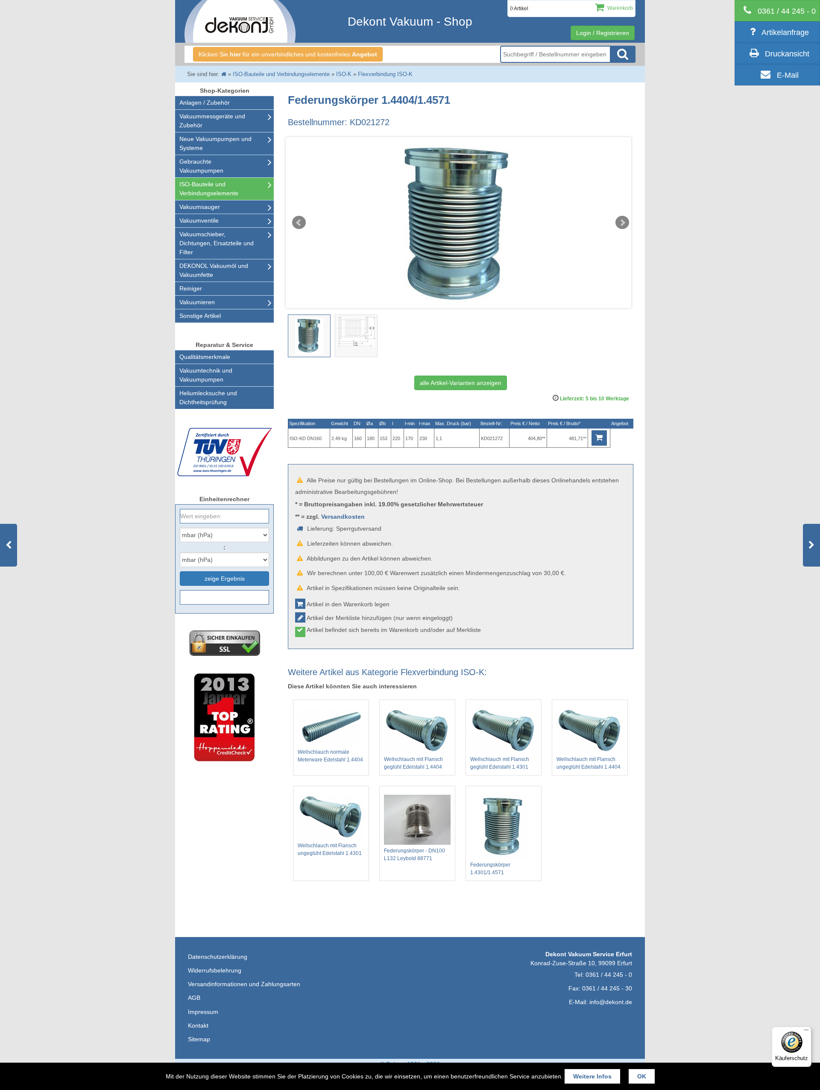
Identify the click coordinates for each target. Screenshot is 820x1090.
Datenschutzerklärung (217, 956)
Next (622, 222)
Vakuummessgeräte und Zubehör (212, 121)
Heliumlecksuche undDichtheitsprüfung (208, 397)
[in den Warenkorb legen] (599, 438)
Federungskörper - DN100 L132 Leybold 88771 (414, 854)
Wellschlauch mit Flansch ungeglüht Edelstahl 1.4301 (330, 849)
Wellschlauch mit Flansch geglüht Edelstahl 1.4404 (413, 763)
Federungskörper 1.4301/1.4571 (490, 869)
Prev (299, 222)
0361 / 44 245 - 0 (609, 974)
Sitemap (199, 1039)
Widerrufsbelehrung (214, 970)
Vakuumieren (197, 302)
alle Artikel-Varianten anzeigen (460, 382)
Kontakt (198, 1025)
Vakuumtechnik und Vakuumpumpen (205, 375)
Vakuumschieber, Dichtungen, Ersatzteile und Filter (216, 243)
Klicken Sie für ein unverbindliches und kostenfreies (288, 54)
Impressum (203, 1011)
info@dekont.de (610, 1002)
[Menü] (806, 1032)
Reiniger (190, 288)
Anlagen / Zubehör (204, 102)
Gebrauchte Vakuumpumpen (201, 166)
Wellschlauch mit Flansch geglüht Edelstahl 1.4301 (499, 763)
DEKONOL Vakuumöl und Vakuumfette (213, 270)
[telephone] (777, 10)
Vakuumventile (199, 220)
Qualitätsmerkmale (204, 356)
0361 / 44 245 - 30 (607, 988)
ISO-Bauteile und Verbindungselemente (208, 189)
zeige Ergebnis (225, 578)
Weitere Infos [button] (592, 1076)
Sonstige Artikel (200, 315)
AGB (194, 997)
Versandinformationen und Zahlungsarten (244, 984)
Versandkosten (343, 516)
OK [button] (641, 1076)
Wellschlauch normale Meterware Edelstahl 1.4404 (330, 756)
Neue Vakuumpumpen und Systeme (215, 143)
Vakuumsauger (199, 206)
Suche (623, 54)
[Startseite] (223, 74)
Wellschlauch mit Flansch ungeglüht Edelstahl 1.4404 (588, 763)
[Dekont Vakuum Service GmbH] (240, 21)
